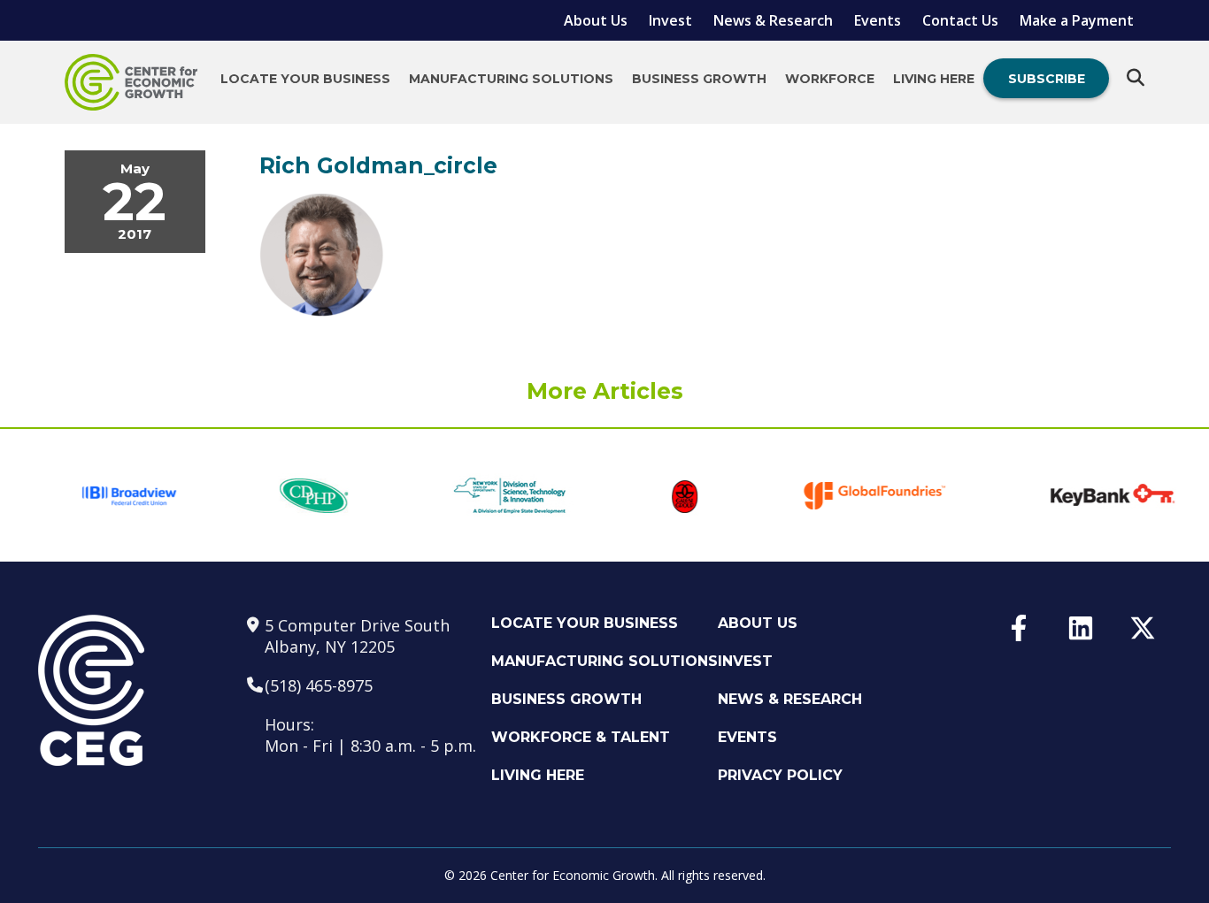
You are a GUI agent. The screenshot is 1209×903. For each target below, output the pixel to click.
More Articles (605, 391)
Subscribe (1046, 79)
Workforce (829, 79)
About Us (596, 20)
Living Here (933, 79)
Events (877, 20)
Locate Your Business (305, 79)
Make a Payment (1077, 20)
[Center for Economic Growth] (131, 82)
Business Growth (699, 79)
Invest (670, 20)
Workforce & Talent (580, 737)
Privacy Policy (780, 775)
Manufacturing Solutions (511, 79)
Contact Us (960, 20)
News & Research (773, 20)
